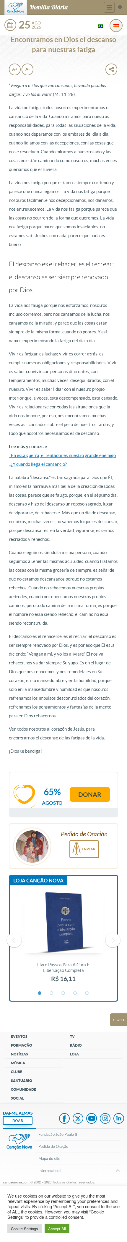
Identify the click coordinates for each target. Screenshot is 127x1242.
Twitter (78, 1119)
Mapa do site (49, 1158)
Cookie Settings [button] (24, 1228)
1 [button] (39, 993)
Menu (109, 7)
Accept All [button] (57, 1228)
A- (27, 69)
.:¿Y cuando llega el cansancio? (38, 464)
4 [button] (75, 993)
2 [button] (51, 993)
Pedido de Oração (53, 1146)
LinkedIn (118, 1119)
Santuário (21, 1081)
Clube (16, 1072)
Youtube (91, 1119)
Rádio (76, 1045)
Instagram (105, 1119)
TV (72, 1036)
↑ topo (118, 1020)
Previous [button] (14, 940)
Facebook (64, 1119)
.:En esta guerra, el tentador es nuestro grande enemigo (62, 455)
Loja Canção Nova (38, 880)
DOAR (17, 1121)
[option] (63, 940)
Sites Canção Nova (120, 7)
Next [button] (112, 940)
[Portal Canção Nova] (15, 7)
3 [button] (63, 993)
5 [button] (87, 993)
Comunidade (23, 1089)
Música (18, 1063)
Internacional (49, 1170)
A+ (14, 69)
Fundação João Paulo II (57, 1134)
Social (17, 1098)
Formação (21, 1045)
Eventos (19, 1036)
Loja (74, 1054)
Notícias (19, 1054)
